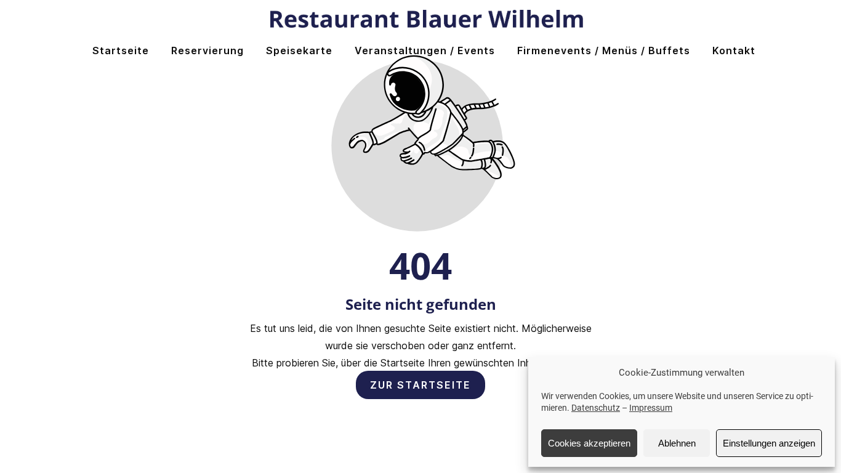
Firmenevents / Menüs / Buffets (603, 50)
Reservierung (207, 50)
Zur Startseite (420, 385)
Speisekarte (299, 50)
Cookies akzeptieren (589, 443)
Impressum (650, 408)
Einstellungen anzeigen (769, 443)
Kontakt (733, 50)
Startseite (120, 50)
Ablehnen (677, 443)
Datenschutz (595, 408)
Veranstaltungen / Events (425, 50)
